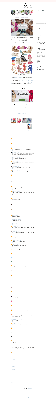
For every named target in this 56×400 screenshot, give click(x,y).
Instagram (25, 113)
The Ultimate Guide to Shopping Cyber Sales (18, 14)
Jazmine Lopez (13, 240)
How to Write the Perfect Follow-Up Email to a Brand (22, 14)
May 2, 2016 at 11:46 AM (17, 157)
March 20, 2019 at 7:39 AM (18, 345)
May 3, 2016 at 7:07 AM (17, 265)
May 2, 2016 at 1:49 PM (17, 174)
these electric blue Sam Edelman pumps (18, 77)
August (38, 38)
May (38, 41)
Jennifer (13, 231)
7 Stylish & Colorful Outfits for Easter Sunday (31, 14)
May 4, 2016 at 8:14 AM (17, 327)
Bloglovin (19, 113)
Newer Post (12, 382)
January (38, 61)
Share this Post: (12, 132)
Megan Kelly (13, 152)
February (38, 60)
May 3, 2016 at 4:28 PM (16, 300)
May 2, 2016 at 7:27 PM (18, 219)
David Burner (13, 345)
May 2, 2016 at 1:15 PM (18, 170)
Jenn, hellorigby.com (14, 286)
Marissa (13, 215)
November (38, 35)
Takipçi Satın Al (13, 358)
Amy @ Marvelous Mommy (15, 166)
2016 (37, 33)
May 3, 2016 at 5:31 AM (17, 252)
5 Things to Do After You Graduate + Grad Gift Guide (41, 49)
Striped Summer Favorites (29, 123)
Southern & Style (14, 219)
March (38, 59)
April (38, 58)
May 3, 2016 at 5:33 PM (16, 304)
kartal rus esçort (13, 370)
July (37, 39)
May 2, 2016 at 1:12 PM (20, 166)
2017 (37, 32)
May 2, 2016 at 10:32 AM (17, 147)
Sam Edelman (17, 42)
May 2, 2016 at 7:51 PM (15, 226)
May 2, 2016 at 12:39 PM (15, 161)
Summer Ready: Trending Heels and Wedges (41, 56)
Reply (12, 140)
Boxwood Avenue (14, 331)
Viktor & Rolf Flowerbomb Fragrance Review (41, 51)
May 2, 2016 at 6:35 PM (16, 215)
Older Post (32, 382)
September (38, 37)
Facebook (21, 113)
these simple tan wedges (30, 80)
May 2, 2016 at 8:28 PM (16, 231)
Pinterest (23, 113)
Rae (12, 161)
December (38, 34)
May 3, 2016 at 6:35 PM (16, 309)
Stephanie (13, 157)
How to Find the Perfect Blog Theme (41, 55)
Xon (12, 226)
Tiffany (13, 313)
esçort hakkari (13, 366)
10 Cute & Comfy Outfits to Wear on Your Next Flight (14, 124)
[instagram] (40, 10)
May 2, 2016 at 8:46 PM (16, 236)
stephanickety (13, 295)
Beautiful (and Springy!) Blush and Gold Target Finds (24, 124)
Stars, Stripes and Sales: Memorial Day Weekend (41, 43)
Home (22, 382)
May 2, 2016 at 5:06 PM (17, 191)
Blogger (29, 397)
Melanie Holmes (14, 170)
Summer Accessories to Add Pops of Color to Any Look (29, 130)
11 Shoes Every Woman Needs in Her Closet (41, 46)
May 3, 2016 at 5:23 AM (17, 248)
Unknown (13, 147)
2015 (37, 62)
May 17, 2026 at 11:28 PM (17, 363)
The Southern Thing (14, 319)
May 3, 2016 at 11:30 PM (19, 319)
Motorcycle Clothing (26, 353)
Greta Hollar (13, 174)
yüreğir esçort (13, 368)
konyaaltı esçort (13, 365)
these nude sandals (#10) (24, 80)
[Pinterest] (38, 10)
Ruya (12, 300)
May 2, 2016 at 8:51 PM (18, 240)
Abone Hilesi (13, 359)
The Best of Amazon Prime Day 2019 (13, 14)
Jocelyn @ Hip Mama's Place (15, 204)
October (38, 36)
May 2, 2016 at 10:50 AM (17, 152)
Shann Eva (13, 142)
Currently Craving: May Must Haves (41, 42)
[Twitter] (41, 10)
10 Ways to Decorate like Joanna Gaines (27, 14)
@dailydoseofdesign (29, 388)
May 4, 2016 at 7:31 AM (18, 323)
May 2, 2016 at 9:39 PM (16, 244)
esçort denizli (13, 369)
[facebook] (37, 10)
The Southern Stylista (14, 223)
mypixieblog (13, 191)
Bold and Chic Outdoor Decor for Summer (40, 48)
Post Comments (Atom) (15, 383)
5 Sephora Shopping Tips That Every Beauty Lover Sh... (41, 54)
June (38, 40)
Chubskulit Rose (14, 323)
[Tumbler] (42, 10)
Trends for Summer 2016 (39, 52)
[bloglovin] (44, 10)
